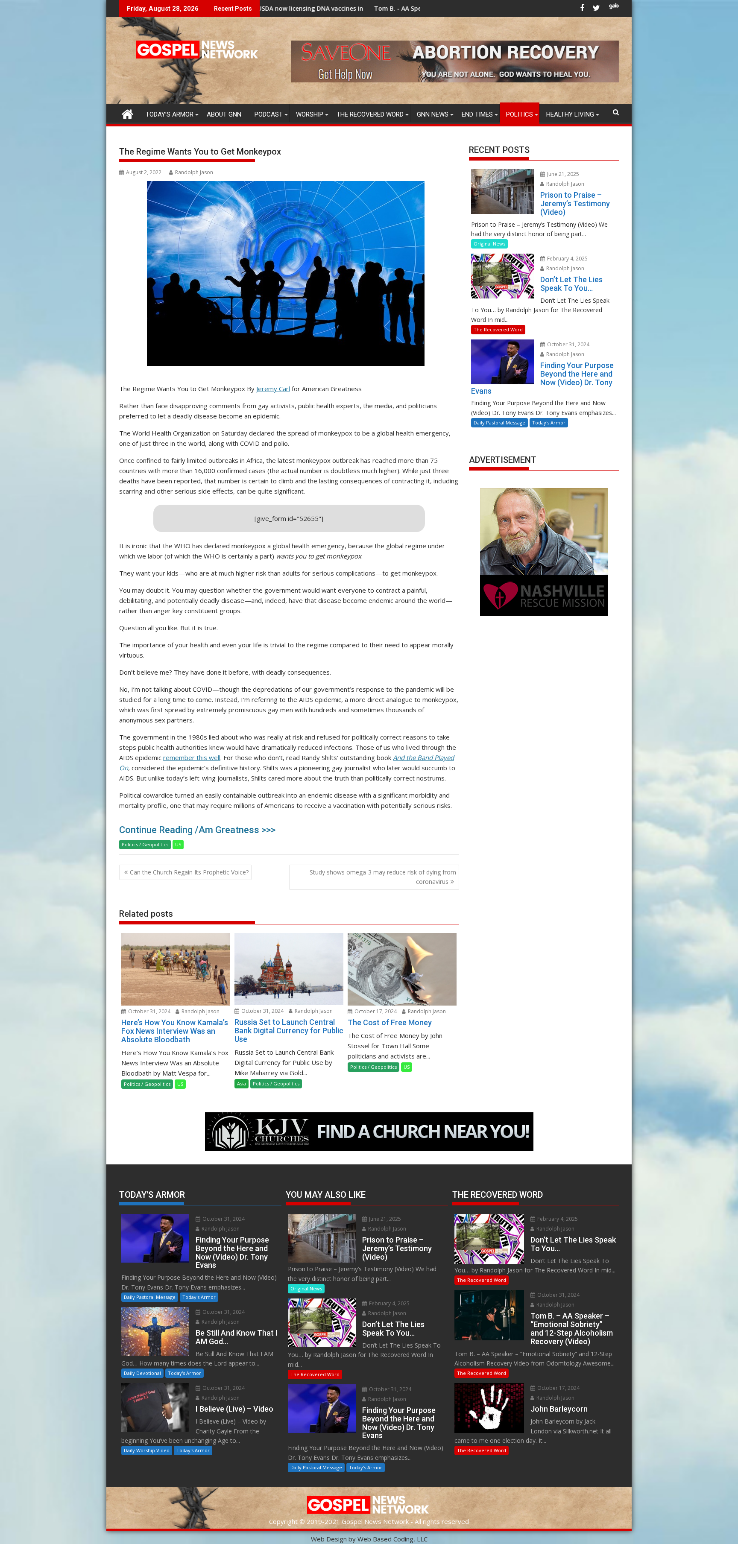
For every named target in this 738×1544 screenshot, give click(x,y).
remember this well (191, 757)
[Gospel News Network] (127, 113)
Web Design (329, 1539)
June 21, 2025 (562, 174)
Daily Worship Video (147, 1450)
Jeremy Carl (273, 388)
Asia (241, 1083)
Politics (519, 114)
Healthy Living (570, 114)
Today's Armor (548, 422)
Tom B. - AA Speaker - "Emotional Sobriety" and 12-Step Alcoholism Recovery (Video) (392, 8)
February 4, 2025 (567, 258)
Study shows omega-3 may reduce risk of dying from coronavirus (383, 877)
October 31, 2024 (148, 1011)
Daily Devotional (142, 1373)
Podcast (269, 114)
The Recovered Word (370, 114)
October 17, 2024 (375, 1011)
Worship (309, 114)
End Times (477, 114)
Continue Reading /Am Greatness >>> (197, 830)
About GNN (224, 114)
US (178, 844)
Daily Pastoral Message (499, 422)
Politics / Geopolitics (145, 844)
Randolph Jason (194, 172)
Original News (489, 243)
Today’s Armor (169, 114)
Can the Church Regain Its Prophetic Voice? (189, 872)
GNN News (432, 114)
